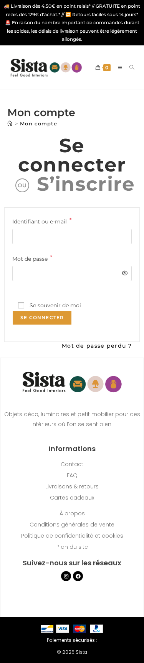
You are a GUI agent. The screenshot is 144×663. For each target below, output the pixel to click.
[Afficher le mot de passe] (123, 273)
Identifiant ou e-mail (41, 221)
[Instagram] (66, 576)
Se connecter (72, 155)
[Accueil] (10, 123)
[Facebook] (78, 576)
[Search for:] (129, 67)
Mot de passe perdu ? (97, 345)
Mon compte (38, 123)
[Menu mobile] (118, 67)
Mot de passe (32, 258)
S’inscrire (86, 184)
